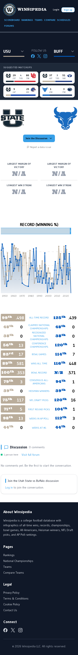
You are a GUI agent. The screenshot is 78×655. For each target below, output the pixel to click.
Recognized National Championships (39, 336)
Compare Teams (13, 572)
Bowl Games (39, 354)
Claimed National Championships (39, 326)
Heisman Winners (39, 390)
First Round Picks (39, 409)
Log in (9, 487)
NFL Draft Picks (39, 400)
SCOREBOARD (12, 19)
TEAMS (38, 19)
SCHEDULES (63, 19)
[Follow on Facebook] (33, 56)
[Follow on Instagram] (45, 56)
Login (56, 9)
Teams (7, 567)
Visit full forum (31, 455)
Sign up (68, 9)
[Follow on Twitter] (39, 56)
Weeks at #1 (39, 427)
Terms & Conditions (15, 598)
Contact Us (10, 610)
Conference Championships (39, 345)
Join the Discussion (36, 138)
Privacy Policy (11, 592)
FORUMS (9, 25)
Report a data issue (40, 147)
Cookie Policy (11, 604)
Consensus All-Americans (39, 382)
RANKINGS (27, 19)
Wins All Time (39, 363)
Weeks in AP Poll (39, 418)
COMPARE (49, 19)
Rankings (9, 555)
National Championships (18, 561)
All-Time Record (39, 317)
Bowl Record (39, 372)
